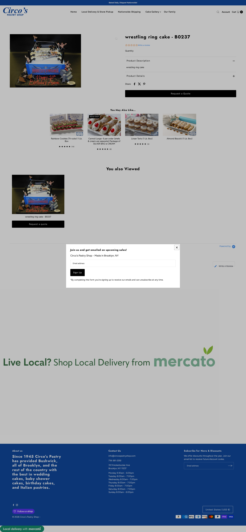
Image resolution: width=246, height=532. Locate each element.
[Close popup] (176, 247)
